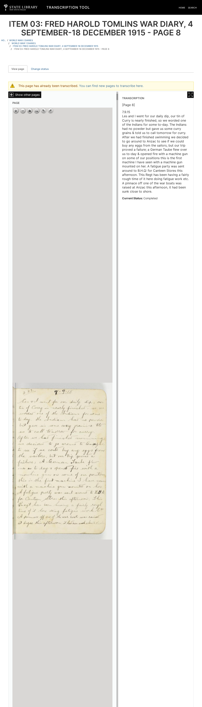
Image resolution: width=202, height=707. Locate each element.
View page (19, 68)
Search (192, 7)
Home (182, 7)
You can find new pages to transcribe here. (111, 86)
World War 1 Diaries (24, 43)
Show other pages (27, 94)
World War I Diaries (21, 40)
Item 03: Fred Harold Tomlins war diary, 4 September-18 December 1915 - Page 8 (61, 49)
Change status (40, 68)
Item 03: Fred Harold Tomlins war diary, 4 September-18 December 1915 (55, 46)
